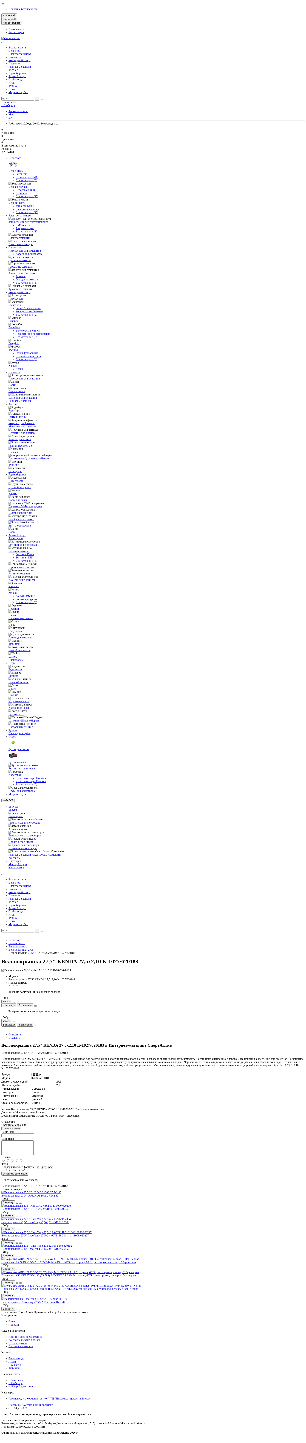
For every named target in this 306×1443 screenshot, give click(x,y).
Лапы (11, 531)
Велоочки (21, 193)
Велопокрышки (17, 946)
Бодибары (14, 410)
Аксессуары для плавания (24, 378)
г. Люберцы (8, 105)
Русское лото (16, 714)
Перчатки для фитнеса (22, 432)
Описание (14, 1034)
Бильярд (13, 675)
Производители (17, 1343)
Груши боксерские (19, 487)
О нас (11, 1321)
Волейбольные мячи (28, 330)
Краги (19, 368)
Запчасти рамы (25, 205)
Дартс (12, 688)
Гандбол (13, 343)
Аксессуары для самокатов (24, 250)
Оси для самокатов (27, 279)
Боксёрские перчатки (21, 519)
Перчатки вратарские (28, 356)
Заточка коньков (18, 829)
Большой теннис (18, 682)
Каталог (6, 1352)
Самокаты (14, 57)
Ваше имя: (7, 1131)
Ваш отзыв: (8, 1138)
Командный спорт (19, 60)
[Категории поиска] (2, 42)
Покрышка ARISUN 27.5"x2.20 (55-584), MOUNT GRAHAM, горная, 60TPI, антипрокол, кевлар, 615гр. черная (69, 1275)
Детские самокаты (19, 260)
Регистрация (16, 32)
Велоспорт (14, 50)
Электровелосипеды (20, 244)
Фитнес (13, 69)
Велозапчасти (16, 202)
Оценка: (6, 1157)
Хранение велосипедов (22, 848)
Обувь (12, 89)
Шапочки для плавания (22, 397)
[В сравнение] (20, 1203)
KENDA (13, 985)
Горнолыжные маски (21, 567)
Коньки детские (25, 595)
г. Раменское (8, 102)
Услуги (12, 809)
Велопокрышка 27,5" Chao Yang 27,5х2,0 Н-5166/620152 (35, 1248)
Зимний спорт (17, 76)
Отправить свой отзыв (15, 1173)
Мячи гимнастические (22, 426)
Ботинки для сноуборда (22, 544)
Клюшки (13, 586)
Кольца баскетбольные (29, 311)
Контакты (14, 857)
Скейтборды (16, 79)
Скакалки (14, 452)
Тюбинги (14, 643)
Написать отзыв (11, 1128)
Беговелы (21, 173)
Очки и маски (16, 391)
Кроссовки (15, 774)
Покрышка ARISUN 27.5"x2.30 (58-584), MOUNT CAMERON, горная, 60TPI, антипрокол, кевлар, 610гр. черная (69, 1288)
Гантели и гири (17, 416)
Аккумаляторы (25, 228)
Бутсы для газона (18, 749)
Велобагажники (25, 189)
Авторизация (16, 29)
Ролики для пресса (19, 439)
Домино (13, 694)
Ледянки (13, 608)
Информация (9, 1315)
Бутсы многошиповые (21, 768)
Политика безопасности (23, 8)
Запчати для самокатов (22, 273)
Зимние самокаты (19, 573)
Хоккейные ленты (19, 650)
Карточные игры (18, 707)
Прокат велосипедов (20, 841)
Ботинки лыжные (19, 551)
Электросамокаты (19, 237)
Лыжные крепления (20, 618)
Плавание (14, 63)
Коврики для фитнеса (21, 423)
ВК (10, 117)
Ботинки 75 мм (25, 554)
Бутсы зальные (17, 762)
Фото (4, 1163)
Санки (12, 624)
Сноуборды (15, 631)
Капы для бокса (17, 499)
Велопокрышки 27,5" (21, 949)
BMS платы (23, 225)
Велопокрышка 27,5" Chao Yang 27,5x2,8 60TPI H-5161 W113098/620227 (45, 1235)
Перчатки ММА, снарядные (25, 506)
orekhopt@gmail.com (20, 1386)
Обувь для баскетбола (21, 790)
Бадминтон (15, 669)
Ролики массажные (20, 445)
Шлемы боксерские (20, 512)
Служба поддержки (13, 1330)
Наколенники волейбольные (33, 333)
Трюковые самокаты (20, 289)
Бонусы (13, 806)
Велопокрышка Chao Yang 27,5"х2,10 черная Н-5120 (33, 1302)
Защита (12, 493)
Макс (11, 114)
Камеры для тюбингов (22, 579)
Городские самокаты (20, 266)
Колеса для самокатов (29, 253)
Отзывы (14, 1037)
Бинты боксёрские (19, 525)
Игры (11, 82)
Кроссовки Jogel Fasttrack (31, 778)
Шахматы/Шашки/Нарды (23, 720)
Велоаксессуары (18, 186)
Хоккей (13, 365)
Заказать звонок (18, 111)
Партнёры (14, 860)
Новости (13, 1324)
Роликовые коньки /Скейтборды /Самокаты (34, 854)
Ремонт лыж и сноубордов (24, 822)
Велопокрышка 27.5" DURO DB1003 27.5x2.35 (29, 1195)
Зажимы (21, 276)
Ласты (12, 384)
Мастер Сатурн (17, 864)
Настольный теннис (20, 726)
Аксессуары (15, 298)
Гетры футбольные (27, 352)
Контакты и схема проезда (24, 1339)
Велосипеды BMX (27, 177)
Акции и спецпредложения (25, 1336)
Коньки (13, 592)
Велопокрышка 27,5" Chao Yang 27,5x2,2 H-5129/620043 (35, 1222)
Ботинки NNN (24, 557)
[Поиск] (41, 99)
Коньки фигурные (27, 599)
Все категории (17, 47)
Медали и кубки (18, 92)
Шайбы (13, 656)
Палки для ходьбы (19, 733)
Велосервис (15, 816)
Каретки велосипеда (28, 209)
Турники (13, 464)
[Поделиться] (35, 1006)
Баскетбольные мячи (28, 308)
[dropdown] (2, 3)
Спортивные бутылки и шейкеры (28, 458)
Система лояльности (20, 1346)
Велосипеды (16, 170)
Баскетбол (14, 304)
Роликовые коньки (19, 66)
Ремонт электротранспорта (24, 835)
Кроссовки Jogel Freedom (31, 781)
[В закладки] (17, 1203)
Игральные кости (18, 701)
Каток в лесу (16, 867)
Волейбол (14, 327)
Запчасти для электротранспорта (28, 221)
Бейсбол (13, 320)
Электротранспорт (19, 53)
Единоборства (17, 73)
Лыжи (12, 615)
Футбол (13, 349)
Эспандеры (15, 471)
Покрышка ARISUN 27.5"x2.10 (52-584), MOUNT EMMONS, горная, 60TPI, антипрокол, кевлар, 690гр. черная (68, 1262)
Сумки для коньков (20, 637)
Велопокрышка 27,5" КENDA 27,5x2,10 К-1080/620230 (34, 1208)
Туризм (12, 85)
